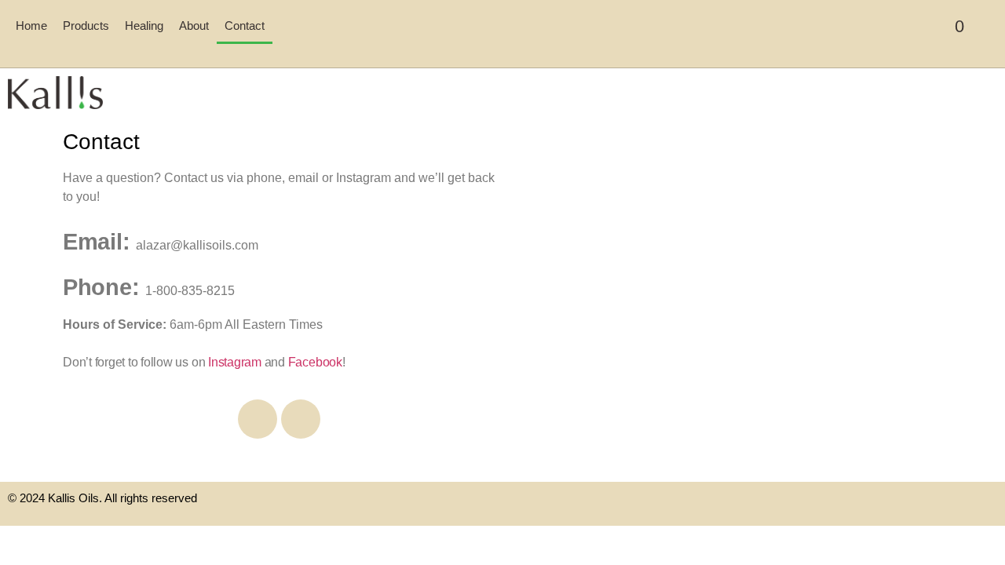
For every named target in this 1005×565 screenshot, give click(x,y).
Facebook (315, 362)
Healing (144, 25)
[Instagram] (300, 419)
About (194, 25)
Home (31, 25)
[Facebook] (257, 419)
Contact (245, 25)
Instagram (234, 362)
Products (86, 25)
